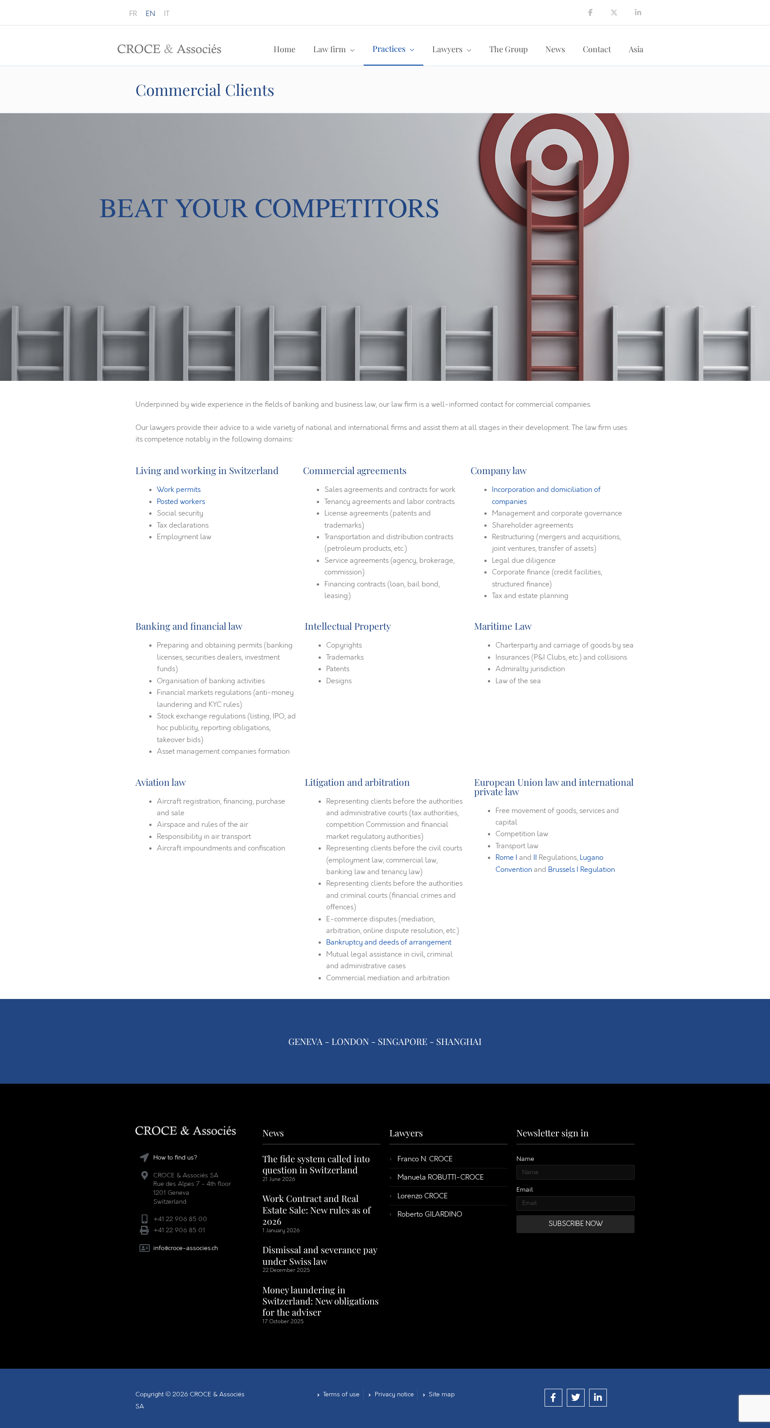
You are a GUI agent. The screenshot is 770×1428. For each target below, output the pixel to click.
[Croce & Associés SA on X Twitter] (614, 12)
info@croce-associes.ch (185, 1248)
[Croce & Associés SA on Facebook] (590, 12)
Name (525, 1159)
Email (524, 1189)
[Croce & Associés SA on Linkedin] (638, 12)
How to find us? (175, 1157)
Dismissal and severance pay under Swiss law (319, 1255)
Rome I (506, 857)
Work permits (179, 489)
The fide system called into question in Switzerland (316, 1164)
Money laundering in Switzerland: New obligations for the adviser (320, 1301)
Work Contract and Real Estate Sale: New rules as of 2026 (316, 1209)
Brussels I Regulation (581, 869)
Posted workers (181, 501)
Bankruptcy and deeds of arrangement (388, 942)
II (535, 857)
